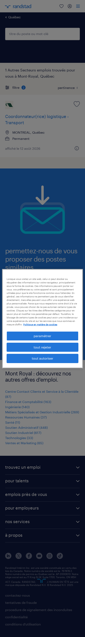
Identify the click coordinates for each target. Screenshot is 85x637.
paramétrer (42, 336)
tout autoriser (42, 358)
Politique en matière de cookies (40, 324)
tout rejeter (42, 347)
